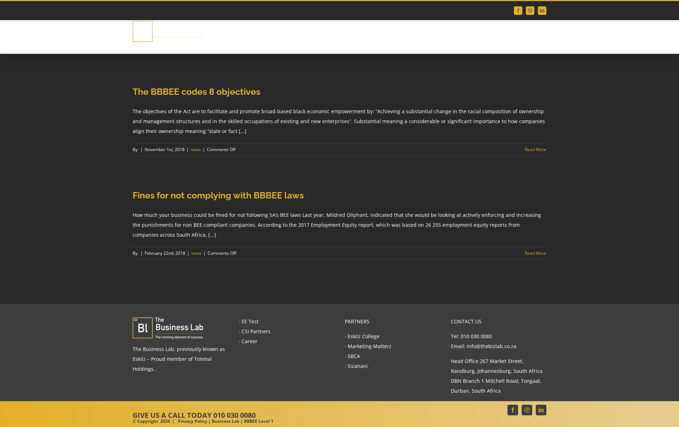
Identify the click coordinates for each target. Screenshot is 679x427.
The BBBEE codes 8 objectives (196, 91)
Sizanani (358, 366)
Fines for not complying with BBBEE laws (218, 195)
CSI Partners (256, 331)
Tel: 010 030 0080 (471, 336)
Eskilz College (363, 336)
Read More (535, 149)
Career (249, 341)
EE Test (250, 321)
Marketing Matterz (369, 346)
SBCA (354, 356)
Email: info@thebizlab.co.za (483, 346)
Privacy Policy (192, 421)
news (196, 149)
